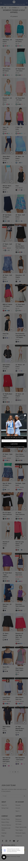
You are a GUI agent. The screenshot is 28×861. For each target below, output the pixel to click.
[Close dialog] (25, 415)
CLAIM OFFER (14, 444)
